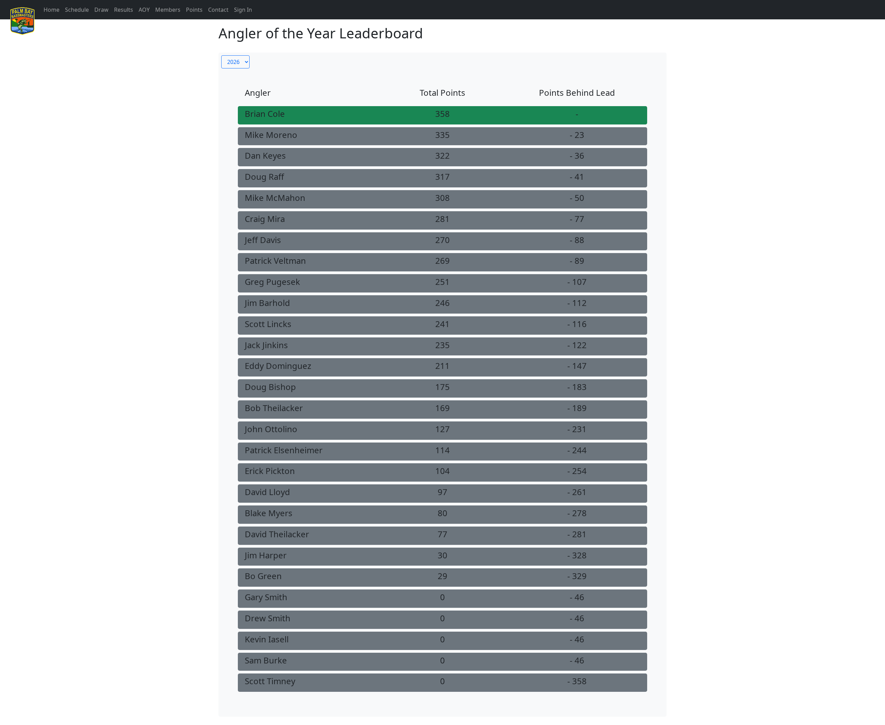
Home (51, 9)
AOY (144, 9)
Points (194, 9)
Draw (101, 9)
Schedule (77, 9)
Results (123, 9)
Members (167, 9)
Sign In (243, 9)
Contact (218, 9)
